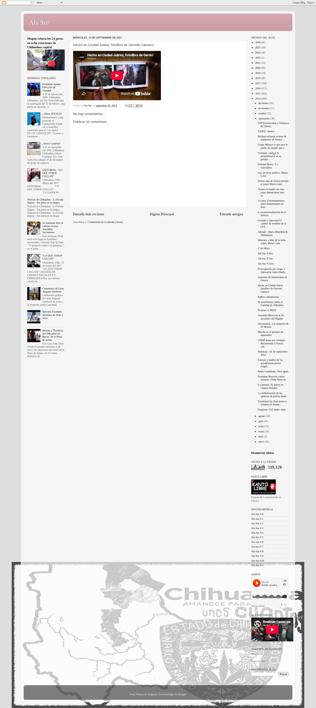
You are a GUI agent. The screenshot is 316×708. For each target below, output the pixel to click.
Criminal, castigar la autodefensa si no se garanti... (269, 156)
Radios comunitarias (268, 296)
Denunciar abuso (262, 453)
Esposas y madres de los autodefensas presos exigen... (270, 363)
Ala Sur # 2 (257, 523)
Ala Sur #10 (257, 560)
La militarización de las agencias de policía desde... (273, 395)
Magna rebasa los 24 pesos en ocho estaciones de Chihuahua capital (45, 43)
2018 (258, 78)
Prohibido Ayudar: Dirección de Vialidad (51, 87)
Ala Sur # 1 (257, 518)
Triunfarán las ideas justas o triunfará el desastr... (272, 403)
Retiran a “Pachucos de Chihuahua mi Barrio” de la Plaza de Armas (52, 335)
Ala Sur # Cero (266, 263)
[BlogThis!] (130, 106)
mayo (261, 431)
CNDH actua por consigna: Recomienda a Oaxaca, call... (272, 343)
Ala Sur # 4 (257, 532)
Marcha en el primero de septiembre (270, 333)
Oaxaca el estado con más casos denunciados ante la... (271, 192)
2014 (258, 98)
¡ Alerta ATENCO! (52, 113)
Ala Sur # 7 (257, 546)
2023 (258, 57)
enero (261, 441)
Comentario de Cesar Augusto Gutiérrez (53, 290)
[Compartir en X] (134, 106)
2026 (258, 42)
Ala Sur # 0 (257, 514)
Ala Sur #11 (257, 565)
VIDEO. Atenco (266, 131)
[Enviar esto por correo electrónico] (127, 106)
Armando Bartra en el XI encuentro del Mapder (271, 317)
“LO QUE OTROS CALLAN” (52, 257)
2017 (258, 83)
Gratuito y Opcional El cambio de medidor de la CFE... (272, 223)
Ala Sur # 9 (257, 555)
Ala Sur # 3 (257, 528)
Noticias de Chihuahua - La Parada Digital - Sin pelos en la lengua (45, 201)
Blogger (182, 694)
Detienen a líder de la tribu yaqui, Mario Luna (272, 242)
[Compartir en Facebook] (137, 106)
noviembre (264, 108)
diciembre (263, 103)
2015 (258, 93)
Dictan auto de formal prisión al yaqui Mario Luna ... (273, 182)
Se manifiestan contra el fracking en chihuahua (270, 304)
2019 (258, 73)
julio (261, 421)
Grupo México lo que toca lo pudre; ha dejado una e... (273, 146)
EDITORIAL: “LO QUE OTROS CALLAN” (52, 173)
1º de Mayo (264, 248)
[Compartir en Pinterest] (141, 106)
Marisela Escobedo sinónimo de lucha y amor (52, 314)
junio (261, 426)
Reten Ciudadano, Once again (273, 371)
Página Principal (162, 214)
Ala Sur (39, 22)
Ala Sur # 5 (257, 537)
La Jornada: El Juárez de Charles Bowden (270, 386)
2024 (258, 52)
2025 (258, 47)
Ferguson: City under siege (272, 409)
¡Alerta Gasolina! (51, 143)
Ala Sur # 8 (257, 551)
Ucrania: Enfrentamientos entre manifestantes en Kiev (271, 203)
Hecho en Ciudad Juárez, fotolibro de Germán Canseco (270, 288)
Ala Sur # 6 (257, 542)
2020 (258, 67)
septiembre (264, 118)
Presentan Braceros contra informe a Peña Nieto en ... (273, 378)
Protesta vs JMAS (267, 310)
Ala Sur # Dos (265, 253)
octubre (262, 113)
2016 (258, 88)
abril (261, 436)
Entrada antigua (231, 214)
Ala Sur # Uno (265, 258)
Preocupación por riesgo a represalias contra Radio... (272, 270)
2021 (258, 62)
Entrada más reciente (88, 214)
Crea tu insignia (258, 661)
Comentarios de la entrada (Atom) (105, 222)
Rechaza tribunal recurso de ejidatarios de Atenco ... (272, 138)
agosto (262, 416)
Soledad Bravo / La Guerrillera (268, 166)
